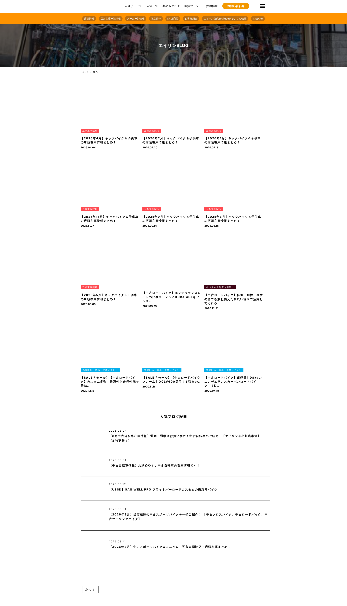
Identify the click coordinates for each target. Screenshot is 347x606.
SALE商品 (172, 18)
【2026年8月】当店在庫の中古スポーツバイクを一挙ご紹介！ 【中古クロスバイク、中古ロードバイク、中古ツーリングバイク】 (188, 517)
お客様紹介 (191, 18)
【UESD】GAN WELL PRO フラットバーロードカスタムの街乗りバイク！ (165, 489)
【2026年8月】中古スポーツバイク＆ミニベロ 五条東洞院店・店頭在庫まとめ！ (170, 547)
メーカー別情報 (136, 18)
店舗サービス (133, 6)
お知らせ (258, 18)
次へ (88, 590)
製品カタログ (171, 6)
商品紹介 (156, 18)
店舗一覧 (152, 6)
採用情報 (212, 6)
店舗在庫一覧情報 (110, 18)
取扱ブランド (193, 6)
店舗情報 (89, 18)
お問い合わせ (236, 6)
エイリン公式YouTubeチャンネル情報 (225, 18)
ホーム (85, 72)
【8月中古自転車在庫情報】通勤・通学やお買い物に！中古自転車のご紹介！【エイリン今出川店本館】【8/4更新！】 (185, 438)
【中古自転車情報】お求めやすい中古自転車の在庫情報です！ (154, 465)
